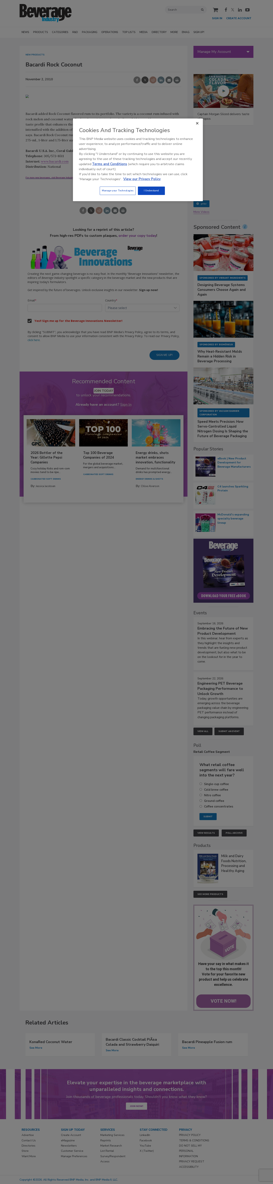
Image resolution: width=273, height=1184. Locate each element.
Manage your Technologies (118, 190)
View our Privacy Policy (142, 179)
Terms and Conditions (109, 164)
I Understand (151, 190)
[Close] (197, 123)
